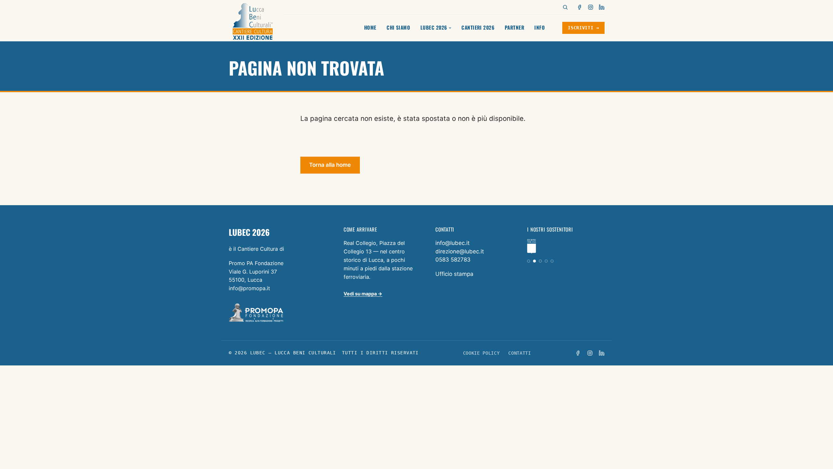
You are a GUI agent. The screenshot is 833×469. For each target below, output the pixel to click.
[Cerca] (565, 7)
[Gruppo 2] (534, 261)
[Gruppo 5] (552, 261)
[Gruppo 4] (546, 261)
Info (539, 27)
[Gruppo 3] (540, 261)
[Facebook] (580, 7)
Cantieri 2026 (477, 27)
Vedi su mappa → (363, 293)
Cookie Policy (481, 353)
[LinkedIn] (602, 7)
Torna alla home (330, 165)
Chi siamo (398, 27)
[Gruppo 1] (528, 261)
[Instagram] (591, 7)
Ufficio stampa (454, 274)
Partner (514, 27)
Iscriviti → (583, 27)
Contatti (519, 353)
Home (370, 27)
